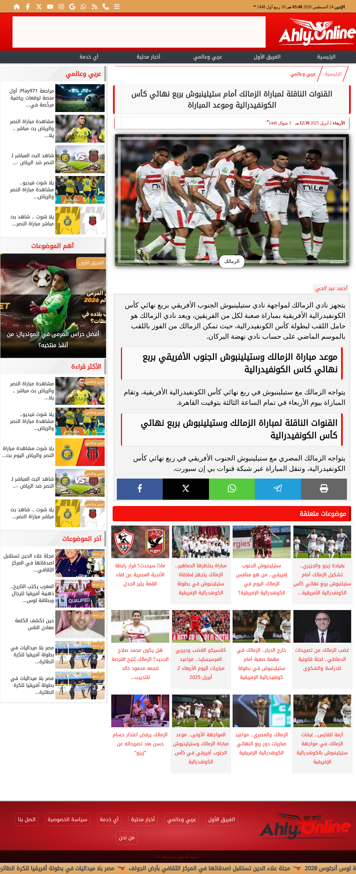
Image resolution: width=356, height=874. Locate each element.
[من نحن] (105, 6)
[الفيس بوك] (27, 6)
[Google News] (72, 6)
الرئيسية (326, 57)
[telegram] (278, 489)
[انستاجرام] (61, 6)
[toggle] (29, 56)
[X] (186, 489)
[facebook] (140, 489)
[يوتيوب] (50, 6)
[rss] (94, 6)
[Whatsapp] (83, 6)
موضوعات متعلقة (323, 514)
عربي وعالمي (207, 57)
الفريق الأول (267, 57)
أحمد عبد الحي (331, 288)
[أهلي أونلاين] (317, 33)
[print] (324, 489)
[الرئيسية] (16, 6)
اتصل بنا (26, 819)
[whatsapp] (232, 489)
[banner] (139, 32)
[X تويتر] (38, 6)
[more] (116, 6)
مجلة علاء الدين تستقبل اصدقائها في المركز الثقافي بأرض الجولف (241, 868)
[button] (15, 309)
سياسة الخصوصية (67, 819)
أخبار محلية (148, 57)
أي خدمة (89, 57)
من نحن (127, 837)
